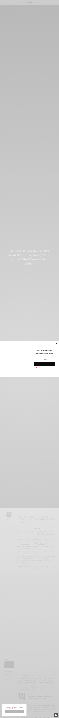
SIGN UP (44, 364)
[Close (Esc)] (56, 344)
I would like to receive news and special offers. (45, 367)
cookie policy (13, 708)
